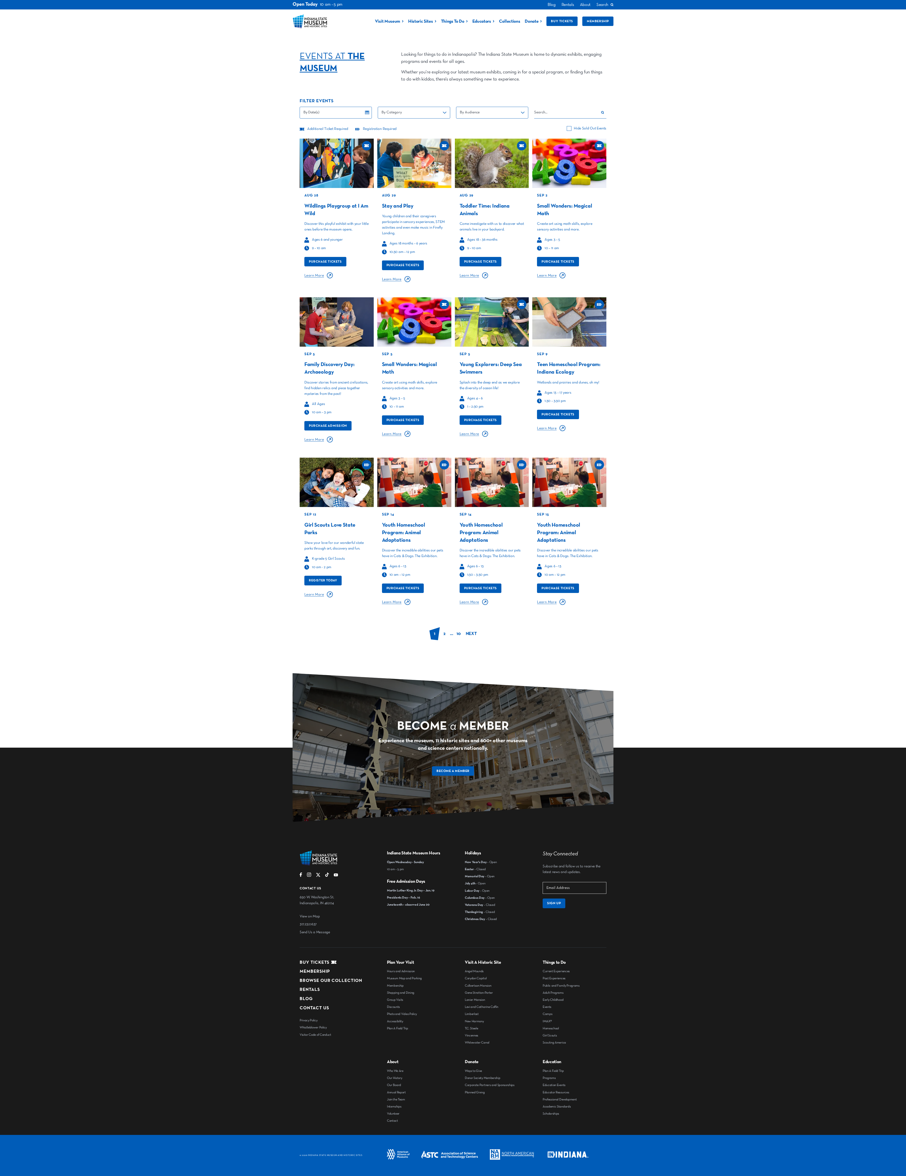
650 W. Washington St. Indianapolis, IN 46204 (317, 900)
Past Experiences (554, 978)
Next (471, 633)
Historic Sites (420, 21)
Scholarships (551, 1113)
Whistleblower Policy (313, 1027)
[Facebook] (301, 876)
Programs (549, 1078)
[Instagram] (309, 876)
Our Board (394, 1085)
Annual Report (396, 1092)
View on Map (310, 916)
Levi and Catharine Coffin (481, 1007)
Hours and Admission (401, 971)
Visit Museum (387, 21)
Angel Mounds (474, 971)
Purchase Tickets (325, 261)
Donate (531, 21)
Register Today (323, 580)
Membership (598, 21)
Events (547, 1007)
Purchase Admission (328, 425)
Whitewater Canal (477, 1042)
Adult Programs (553, 992)
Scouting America (554, 1042)
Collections (509, 21)
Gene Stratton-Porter (479, 992)
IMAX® (547, 1021)
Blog (552, 5)
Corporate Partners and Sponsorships (490, 1085)
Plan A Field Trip (397, 1028)
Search (602, 5)
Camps (547, 1014)
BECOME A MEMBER (453, 771)
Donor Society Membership (482, 1078)
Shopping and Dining (400, 992)
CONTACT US (314, 1008)
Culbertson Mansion (478, 985)
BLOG (306, 999)
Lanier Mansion (475, 999)
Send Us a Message (315, 932)
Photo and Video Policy (402, 1014)
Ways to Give (473, 1071)
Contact (392, 1120)
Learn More (314, 275)
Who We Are (395, 1071)
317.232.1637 (308, 924)
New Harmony (474, 1021)
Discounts (393, 1007)
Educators (481, 21)
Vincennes (471, 1035)
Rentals (568, 5)
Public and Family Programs (561, 985)
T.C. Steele (471, 1028)
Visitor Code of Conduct (315, 1034)
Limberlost (472, 1014)
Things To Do (452, 21)
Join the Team (396, 1099)
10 (459, 633)
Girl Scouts (550, 1035)
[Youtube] (336, 876)
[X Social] (318, 876)
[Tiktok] (327, 876)
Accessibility (395, 1021)
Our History (394, 1078)
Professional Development (560, 1099)
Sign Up (554, 903)
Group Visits (395, 999)
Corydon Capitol (476, 978)
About (585, 5)
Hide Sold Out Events (590, 128)
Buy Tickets (562, 21)
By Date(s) (311, 112)
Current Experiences (556, 971)
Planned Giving (475, 1092)
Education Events (554, 1085)
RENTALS (310, 989)
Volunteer (393, 1113)
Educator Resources (556, 1092)
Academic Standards (557, 1106)
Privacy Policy (309, 1020)
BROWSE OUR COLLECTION (331, 980)
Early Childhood (553, 999)
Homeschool (551, 1028)
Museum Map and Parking (404, 978)
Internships (394, 1106)
